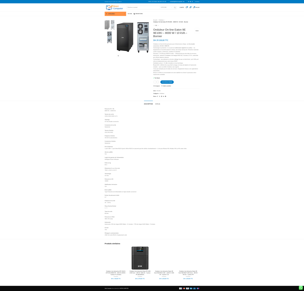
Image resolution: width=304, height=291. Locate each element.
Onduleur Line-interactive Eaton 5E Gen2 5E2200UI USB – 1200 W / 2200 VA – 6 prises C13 (164, 273)
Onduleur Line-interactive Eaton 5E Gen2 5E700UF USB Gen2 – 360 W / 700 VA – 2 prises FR (188, 273)
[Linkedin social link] (190, 2)
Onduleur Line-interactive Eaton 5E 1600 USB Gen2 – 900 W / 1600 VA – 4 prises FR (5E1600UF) (140, 273)
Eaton (197, 30)
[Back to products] (156, 25)
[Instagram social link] (188, 2)
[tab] (148, 103)
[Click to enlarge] (118, 56)
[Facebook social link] (157, 96)
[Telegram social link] (166, 96)
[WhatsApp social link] (192, 2)
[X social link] (159, 96)
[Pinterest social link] (162, 96)
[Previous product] (154, 25)
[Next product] (158, 25)
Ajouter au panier (167, 82)
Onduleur (161, 20)
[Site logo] (115, 7)
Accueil (155, 20)
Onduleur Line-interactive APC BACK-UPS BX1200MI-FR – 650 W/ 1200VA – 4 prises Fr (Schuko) (116, 273)
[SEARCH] (175, 7)
